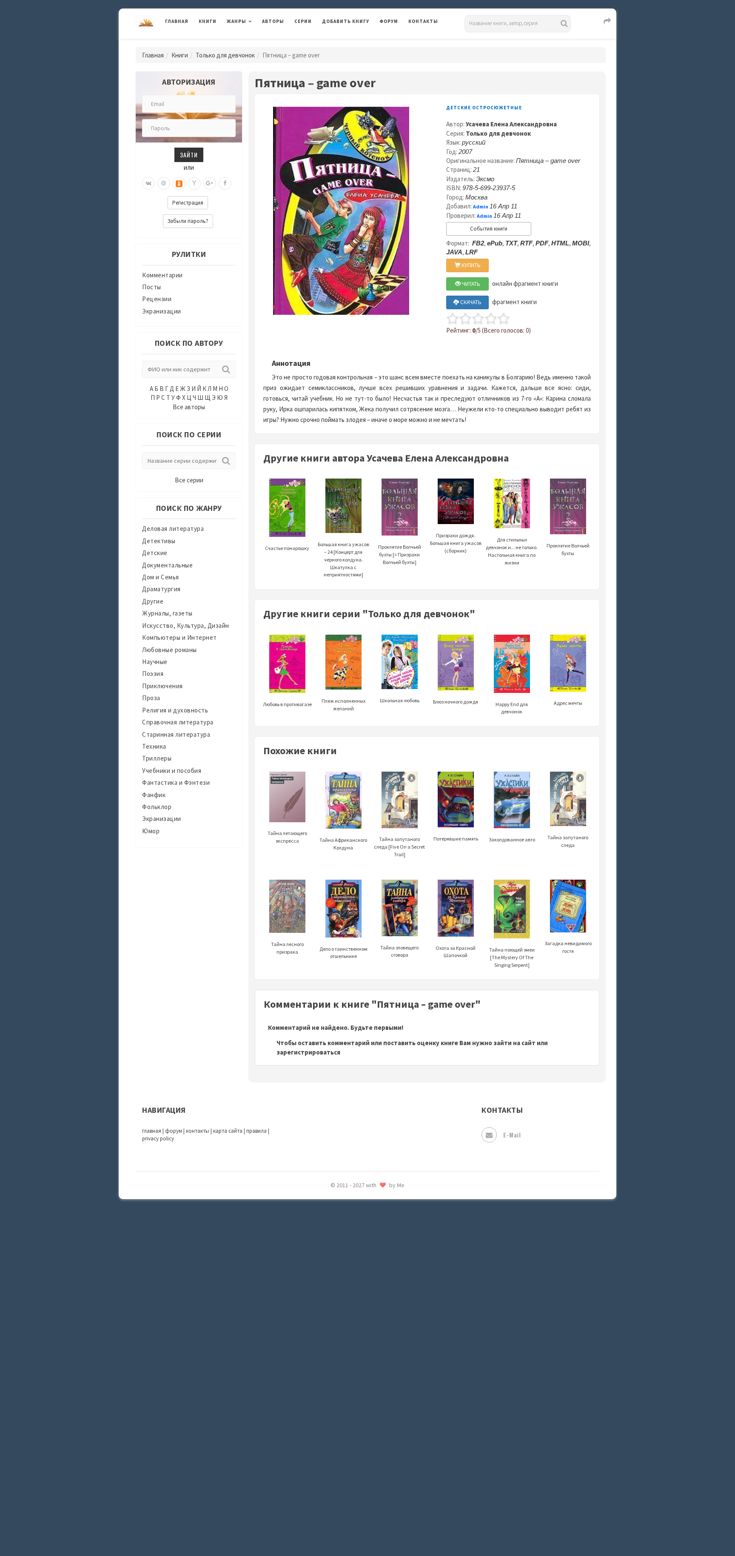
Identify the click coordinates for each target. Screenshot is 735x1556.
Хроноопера (340, 1432)
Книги (208, 21)
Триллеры (156, 758)
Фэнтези (335, 1413)
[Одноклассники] (179, 183)
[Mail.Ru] (163, 183)
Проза (151, 698)
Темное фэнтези (347, 1337)
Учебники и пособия (171, 771)
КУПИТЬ (470, 265)
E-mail (512, 1134)
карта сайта (227, 1130)
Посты (151, 287)
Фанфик (153, 795)
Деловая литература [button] (256, 43)
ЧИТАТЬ (470, 284)
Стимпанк (337, 1318)
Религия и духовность (175, 710)
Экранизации (161, 311)
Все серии (189, 480)
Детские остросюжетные (484, 108)
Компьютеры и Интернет (179, 637)
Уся (328, 1394)
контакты (197, 1130)
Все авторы (189, 407)
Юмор (151, 831)
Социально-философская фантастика (379, 1299)
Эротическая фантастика (360, 1489)
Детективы (159, 541)
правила (256, 1130)
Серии (303, 21)
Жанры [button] (236, 21)
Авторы (273, 21)
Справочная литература (178, 722)
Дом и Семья (160, 577)
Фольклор (156, 807)
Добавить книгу (345, 21)
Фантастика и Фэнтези (176, 782)
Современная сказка (352, 1280)
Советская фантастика (356, 1261)
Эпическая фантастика (357, 1451)
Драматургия (161, 589)
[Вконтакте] (148, 183)
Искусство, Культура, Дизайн (185, 625)
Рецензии (156, 299)
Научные (155, 662)
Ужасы (332, 1375)
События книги (488, 228)
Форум (388, 21)
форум (173, 1130)
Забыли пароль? (188, 221)
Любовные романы (169, 650)
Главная (176, 21)
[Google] (209, 183)
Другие (152, 601)
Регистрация (187, 202)
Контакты (423, 21)
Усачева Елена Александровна (511, 124)
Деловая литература (352, 43)
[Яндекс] (194, 183)
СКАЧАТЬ (470, 302)
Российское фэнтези (354, 1204)
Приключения (162, 686)
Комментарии (162, 275)
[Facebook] (225, 183)
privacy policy (158, 1138)
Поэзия (152, 674)
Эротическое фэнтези (355, 1508)
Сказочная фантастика (357, 1223)
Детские (155, 553)
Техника (154, 746)
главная (151, 1130)
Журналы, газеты (167, 613)
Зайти (189, 154)
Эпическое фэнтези (352, 1470)
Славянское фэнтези (353, 1242)
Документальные (167, 565)
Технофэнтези (344, 1356)
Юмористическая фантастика (367, 1527)
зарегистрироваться (308, 1052)
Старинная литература (176, 734)
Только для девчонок (225, 55)
